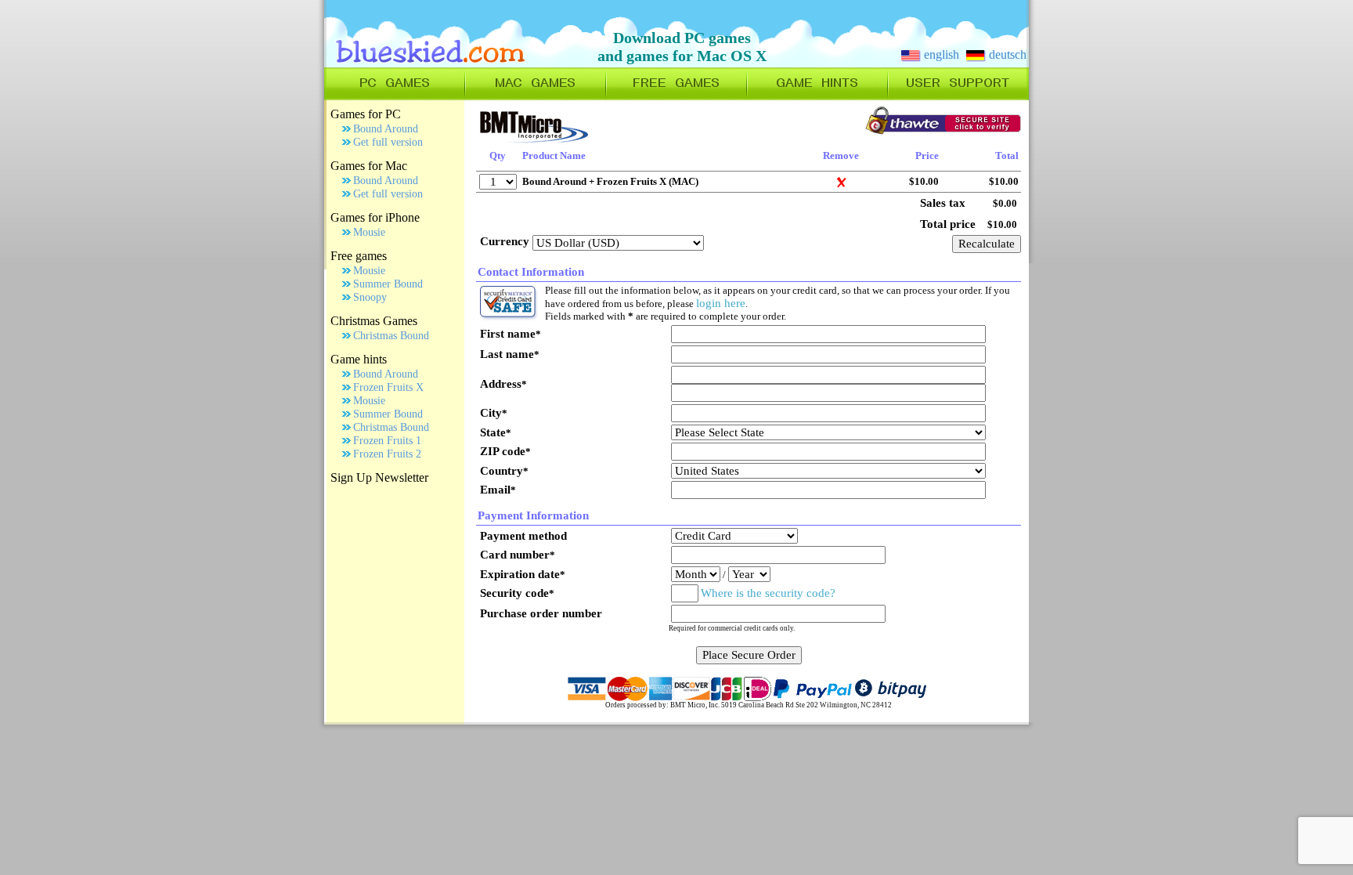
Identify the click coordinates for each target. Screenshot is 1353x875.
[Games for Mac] (535, 96)
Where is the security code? (768, 593)
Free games (358, 255)
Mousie (369, 232)
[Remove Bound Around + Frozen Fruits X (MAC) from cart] (841, 184)
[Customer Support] (958, 96)
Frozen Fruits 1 (387, 441)
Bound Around (385, 129)
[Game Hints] (817, 96)
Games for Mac (368, 165)
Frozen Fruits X (388, 387)
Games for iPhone (375, 217)
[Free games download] (676, 96)
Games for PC (365, 114)
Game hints (358, 359)
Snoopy (370, 297)
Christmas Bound (391, 336)
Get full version (388, 142)
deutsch (1006, 54)
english (940, 54)
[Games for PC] (394, 96)
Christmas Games (373, 320)
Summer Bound (388, 284)
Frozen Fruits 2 (387, 454)
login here (720, 303)
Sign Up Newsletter (379, 477)
